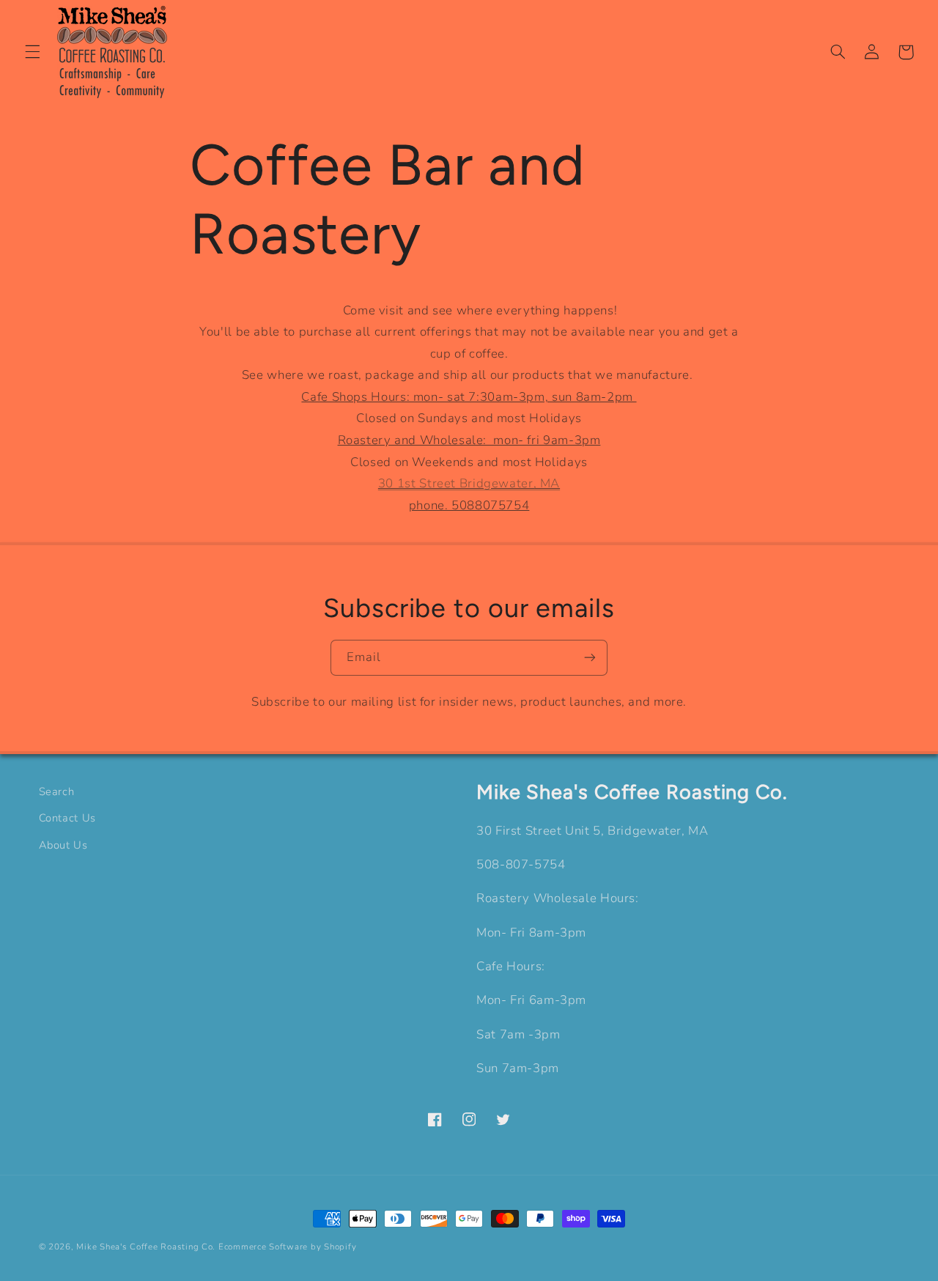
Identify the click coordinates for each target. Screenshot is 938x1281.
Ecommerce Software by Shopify (287, 1246)
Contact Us (67, 818)
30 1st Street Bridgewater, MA (469, 483)
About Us (63, 845)
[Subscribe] (590, 658)
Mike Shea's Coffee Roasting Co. (145, 1246)
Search (57, 791)
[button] (32, 52)
